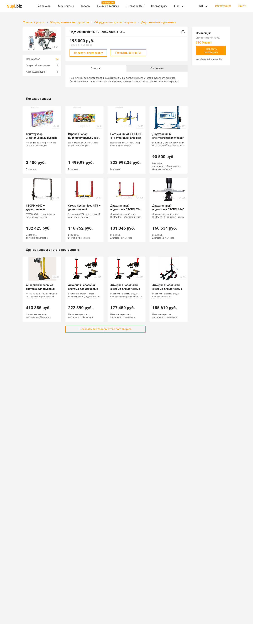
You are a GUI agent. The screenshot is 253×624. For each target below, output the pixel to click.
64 (57, 59)
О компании (157, 68)
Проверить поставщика (211, 50)
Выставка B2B (135, 6)
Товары (85, 6)
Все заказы (43, 6)
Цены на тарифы (108, 6)
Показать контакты (128, 52)
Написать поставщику (88, 53)
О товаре (96, 68)
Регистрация (223, 6)
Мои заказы (66, 6)
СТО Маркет (204, 42)
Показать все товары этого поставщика (105, 329)
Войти (242, 6)
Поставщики (159, 6)
